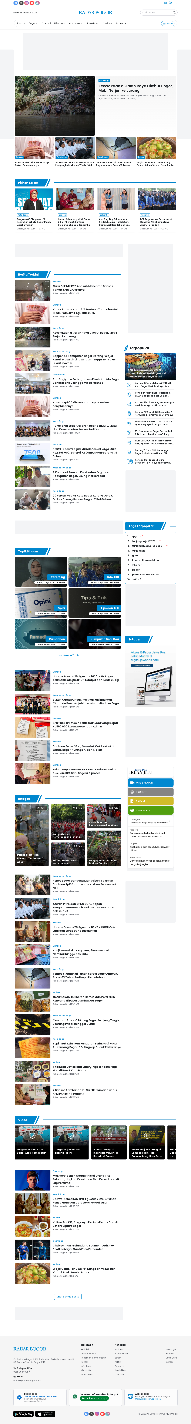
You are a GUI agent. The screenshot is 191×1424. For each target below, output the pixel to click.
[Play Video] (33, 1136)
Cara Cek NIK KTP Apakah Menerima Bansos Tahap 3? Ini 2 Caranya (83, 288)
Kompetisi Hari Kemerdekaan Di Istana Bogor (66, 837)
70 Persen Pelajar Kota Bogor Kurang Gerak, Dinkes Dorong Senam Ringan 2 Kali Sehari (83, 497)
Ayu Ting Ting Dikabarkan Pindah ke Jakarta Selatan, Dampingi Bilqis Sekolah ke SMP (114, 223)
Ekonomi (46, 23)
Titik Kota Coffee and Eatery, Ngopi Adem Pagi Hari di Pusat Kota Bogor (85, 1068)
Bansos (21, 23)
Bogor (32, 23)
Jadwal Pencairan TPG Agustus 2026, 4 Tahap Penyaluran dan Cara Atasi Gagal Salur (84, 1200)
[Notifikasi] (170, 3)
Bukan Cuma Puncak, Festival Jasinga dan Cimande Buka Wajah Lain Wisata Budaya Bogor (86, 701)
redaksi (85, 1349)
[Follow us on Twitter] (21, 3)
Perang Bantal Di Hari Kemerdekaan (65, 862)
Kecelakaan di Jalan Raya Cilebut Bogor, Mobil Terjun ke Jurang (135, 88)
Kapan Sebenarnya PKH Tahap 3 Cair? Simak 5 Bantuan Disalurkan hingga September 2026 (74, 223)
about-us (86, 1370)
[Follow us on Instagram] (26, 3)
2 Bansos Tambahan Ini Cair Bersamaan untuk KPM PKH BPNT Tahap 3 (85, 1091)
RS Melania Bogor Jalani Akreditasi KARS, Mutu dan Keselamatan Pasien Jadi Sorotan (85, 427)
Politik (118, 1361)
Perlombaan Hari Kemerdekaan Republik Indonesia (102, 825)
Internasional (76, 23)
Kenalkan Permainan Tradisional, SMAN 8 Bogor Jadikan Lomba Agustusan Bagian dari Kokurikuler (154, 395)
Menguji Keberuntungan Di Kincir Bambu (103, 862)
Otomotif (120, 1374)
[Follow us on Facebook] (15, 3)
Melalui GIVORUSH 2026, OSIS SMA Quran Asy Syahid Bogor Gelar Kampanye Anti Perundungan (153, 424)
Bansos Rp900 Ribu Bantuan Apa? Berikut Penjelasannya (33, 164)
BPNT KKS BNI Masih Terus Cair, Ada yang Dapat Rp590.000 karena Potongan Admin (85, 724)
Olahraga (58, 1171)
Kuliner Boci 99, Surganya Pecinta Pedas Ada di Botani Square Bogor (85, 1224)
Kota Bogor (59, 328)
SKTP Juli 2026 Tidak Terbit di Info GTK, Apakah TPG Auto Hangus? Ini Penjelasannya (154, 443)
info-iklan (86, 1366)
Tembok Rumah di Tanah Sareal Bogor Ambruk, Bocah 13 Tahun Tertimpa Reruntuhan (113, 165)
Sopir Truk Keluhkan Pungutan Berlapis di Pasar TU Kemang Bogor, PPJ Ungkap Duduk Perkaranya (87, 1045)
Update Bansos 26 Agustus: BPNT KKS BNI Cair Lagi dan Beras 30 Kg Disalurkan (84, 929)
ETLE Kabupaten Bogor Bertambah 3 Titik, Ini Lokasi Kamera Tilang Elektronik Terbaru (153, 434)
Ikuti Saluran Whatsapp (94, 1398)
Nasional (108, 23)
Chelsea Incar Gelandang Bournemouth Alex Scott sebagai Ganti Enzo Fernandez (83, 1247)
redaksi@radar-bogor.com (27, 1380)
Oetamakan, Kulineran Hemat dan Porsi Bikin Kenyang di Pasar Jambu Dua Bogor (84, 998)
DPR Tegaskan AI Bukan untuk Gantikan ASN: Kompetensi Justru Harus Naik (156, 222)
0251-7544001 (20, 1371)
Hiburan (58, 23)
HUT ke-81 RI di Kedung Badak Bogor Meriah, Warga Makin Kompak (154, 404)
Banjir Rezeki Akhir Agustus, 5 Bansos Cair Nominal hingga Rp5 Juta (81, 952)
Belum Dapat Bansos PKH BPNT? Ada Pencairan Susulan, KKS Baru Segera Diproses (85, 771)
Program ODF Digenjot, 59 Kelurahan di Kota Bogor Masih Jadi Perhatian (34, 222)
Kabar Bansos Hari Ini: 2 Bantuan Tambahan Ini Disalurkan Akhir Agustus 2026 (85, 311)
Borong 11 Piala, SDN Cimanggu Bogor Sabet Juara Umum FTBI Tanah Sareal (151, 453)
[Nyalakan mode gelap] (176, 3)
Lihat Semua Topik (68, 655)
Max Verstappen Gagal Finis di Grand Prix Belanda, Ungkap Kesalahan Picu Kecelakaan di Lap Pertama (86, 1179)
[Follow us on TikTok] (37, 3)
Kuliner (56, 992)
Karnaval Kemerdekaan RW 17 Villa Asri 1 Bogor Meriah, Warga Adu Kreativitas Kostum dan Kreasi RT (153, 386)
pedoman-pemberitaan (93, 1357)
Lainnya (120, 23)
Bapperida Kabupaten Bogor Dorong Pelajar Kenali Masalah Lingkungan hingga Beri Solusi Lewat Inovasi (84, 359)
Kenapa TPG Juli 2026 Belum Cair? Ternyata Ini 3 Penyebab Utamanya (154, 414)
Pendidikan (59, 374)
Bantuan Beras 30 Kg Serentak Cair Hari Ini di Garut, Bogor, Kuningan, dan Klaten (83, 748)
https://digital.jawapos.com (148, 1399)
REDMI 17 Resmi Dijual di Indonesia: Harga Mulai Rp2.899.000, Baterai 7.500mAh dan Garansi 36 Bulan (85, 452)
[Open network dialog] (165, 3)
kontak (84, 1361)
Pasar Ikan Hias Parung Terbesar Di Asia (30, 858)
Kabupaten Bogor (62, 351)
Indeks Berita (87, 1374)
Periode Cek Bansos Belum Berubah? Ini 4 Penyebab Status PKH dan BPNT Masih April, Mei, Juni (154, 462)
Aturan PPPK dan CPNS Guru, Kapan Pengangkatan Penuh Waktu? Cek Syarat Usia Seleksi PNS (74, 165)
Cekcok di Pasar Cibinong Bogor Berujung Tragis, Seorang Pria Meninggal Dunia (86, 1022)
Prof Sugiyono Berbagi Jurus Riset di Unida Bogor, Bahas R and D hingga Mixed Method (86, 381)
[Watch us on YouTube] (32, 3)
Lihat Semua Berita (68, 1296)
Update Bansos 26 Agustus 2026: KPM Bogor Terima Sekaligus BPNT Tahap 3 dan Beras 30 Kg (86, 678)
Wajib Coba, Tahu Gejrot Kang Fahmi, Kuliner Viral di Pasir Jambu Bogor (155, 165)
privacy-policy (88, 1353)
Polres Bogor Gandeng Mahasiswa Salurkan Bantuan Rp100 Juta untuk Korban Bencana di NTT (84, 884)
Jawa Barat (93, 23)
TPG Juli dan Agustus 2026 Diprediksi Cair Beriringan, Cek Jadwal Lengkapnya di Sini (147, 373)
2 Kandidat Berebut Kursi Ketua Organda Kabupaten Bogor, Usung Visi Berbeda (81, 474)
